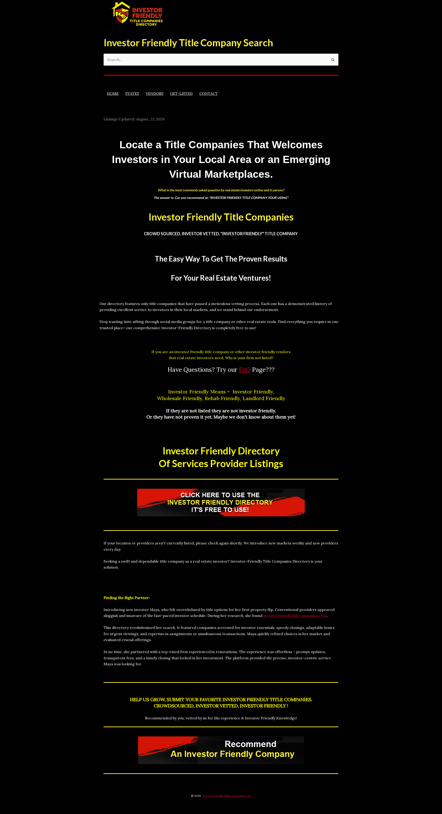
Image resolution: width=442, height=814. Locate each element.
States (132, 93)
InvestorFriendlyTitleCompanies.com (226, 795)
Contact (208, 93)
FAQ (244, 369)
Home (113, 93)
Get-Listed (181, 93)
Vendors (154, 93)
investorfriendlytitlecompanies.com (295, 615)
